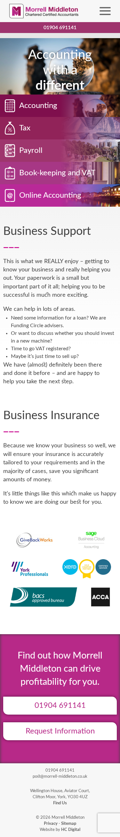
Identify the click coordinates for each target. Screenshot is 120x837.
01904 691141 (60, 705)
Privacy (51, 823)
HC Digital (70, 830)
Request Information (60, 731)
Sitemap (68, 823)
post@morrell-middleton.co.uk (60, 776)
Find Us (60, 803)
